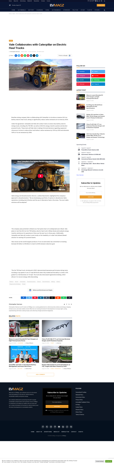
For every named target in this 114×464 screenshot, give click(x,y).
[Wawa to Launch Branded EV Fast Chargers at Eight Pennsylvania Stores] (24, 328)
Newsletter (36, 1)
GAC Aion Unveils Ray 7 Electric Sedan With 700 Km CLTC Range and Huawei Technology (95, 135)
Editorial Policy (79, 394)
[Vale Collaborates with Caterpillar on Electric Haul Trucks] (40, 90)
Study (83, 10)
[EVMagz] (57, 5)
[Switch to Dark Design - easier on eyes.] (104, 1)
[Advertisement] (55, 28)
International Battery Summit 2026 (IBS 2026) (93, 159)
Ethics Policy (79, 412)
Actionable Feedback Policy (83, 402)
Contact (43, 1)
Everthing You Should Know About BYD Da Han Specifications (94, 106)
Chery (52, 343)
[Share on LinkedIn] (31, 55)
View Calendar (80, 175)
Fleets (89, 10)
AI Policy (78, 404)
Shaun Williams (29, 343)
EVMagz (64, 435)
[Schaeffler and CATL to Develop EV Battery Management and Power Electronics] (24, 354)
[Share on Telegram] (37, 55)
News (14, 13)
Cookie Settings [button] (100, 461)
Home (10, 1)
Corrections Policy (80, 397)
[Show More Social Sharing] (40, 55)
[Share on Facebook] (16, 55)
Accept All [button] (108, 461)
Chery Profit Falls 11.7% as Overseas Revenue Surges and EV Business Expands (56, 339)
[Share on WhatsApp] (25, 55)
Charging (40, 10)
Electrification (46, 281)
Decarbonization (31, 281)
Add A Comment (40, 374)
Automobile (22, 10)
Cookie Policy (79, 407)
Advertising (23, 1)
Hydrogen (66, 10)
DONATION (101, 5)
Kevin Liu (59, 343)
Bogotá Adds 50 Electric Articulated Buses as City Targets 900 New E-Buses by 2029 (56, 365)
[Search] (104, 10)
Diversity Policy (79, 409)
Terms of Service (80, 414)
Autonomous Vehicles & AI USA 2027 (91, 154)
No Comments (33, 51)
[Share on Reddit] (22, 55)
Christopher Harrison (15, 51)
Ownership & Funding (81, 392)
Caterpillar (22, 281)
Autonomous (56, 10)
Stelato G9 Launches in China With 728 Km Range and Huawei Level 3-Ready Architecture (95, 116)
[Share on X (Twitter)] (19, 55)
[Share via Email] (34, 55)
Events (48, 1)
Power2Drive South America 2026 (90, 150)
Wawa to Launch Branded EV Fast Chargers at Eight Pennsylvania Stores (23, 339)
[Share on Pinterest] (28, 55)
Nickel (58, 281)
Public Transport (56, 368)
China (47, 10)
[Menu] (10, 5)
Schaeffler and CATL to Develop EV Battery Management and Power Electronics (22, 365)
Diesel (39, 281)
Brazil (16, 281)
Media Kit (30, 1)
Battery (31, 10)
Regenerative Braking (15, 284)
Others (97, 10)
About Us (16, 1)
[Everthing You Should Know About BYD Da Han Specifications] (80, 107)
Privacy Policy (90, 202)
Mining (53, 281)
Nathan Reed (28, 368)
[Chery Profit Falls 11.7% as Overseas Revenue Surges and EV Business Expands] (57, 328)
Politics (75, 10)
